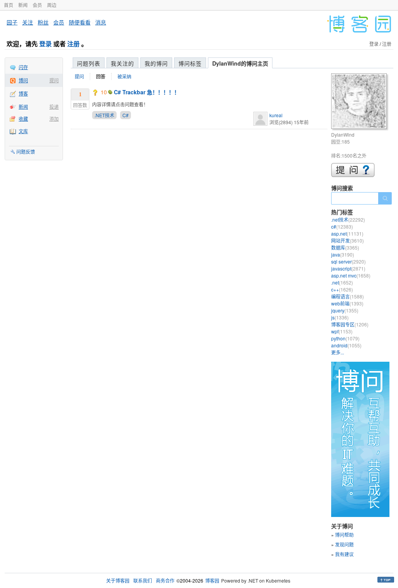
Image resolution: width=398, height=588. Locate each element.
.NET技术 (104, 115)
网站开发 (347, 240)
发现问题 (344, 544)
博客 (23, 93)
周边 (51, 5)
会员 (37, 5)
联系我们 (142, 580)
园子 (12, 22)
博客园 (212, 580)
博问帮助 (344, 534)
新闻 (23, 5)
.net (342, 282)
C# (125, 115)
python (345, 338)
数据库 (345, 247)
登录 (45, 43)
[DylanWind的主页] (360, 102)
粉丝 (43, 22)
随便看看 (80, 22)
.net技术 (348, 219)
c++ (342, 289)
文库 (23, 131)
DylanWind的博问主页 (240, 63)
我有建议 (344, 554)
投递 (54, 106)
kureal (276, 115)
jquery (344, 310)
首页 (8, 5)
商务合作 (165, 580)
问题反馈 (25, 151)
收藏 (23, 118)
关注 (27, 22)
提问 (54, 80)
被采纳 (124, 76)
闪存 (23, 67)
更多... (337, 352)
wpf (342, 331)
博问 (23, 80)
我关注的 (122, 63)
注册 (73, 43)
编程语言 (347, 296)
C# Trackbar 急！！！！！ (147, 92)
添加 (54, 118)
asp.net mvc (350, 275)
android (346, 345)
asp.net (347, 233)
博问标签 (190, 63)
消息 (100, 22)
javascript (348, 268)
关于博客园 (117, 580)
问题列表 (88, 63)
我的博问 (156, 63)
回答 (100, 76)
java (342, 254)
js (340, 317)
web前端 (347, 303)
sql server (348, 261)
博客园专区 (349, 324)
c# (342, 226)
